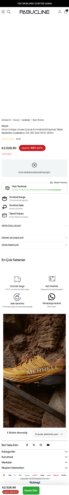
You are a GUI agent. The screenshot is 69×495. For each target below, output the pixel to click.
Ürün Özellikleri (11, 225)
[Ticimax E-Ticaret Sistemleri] (34, 482)
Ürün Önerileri (10, 245)
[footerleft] (34, 371)
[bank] (34, 475)
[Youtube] (48, 445)
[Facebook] (27, 445)
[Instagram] (41, 445)
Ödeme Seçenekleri (13, 237)
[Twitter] (34, 445)
